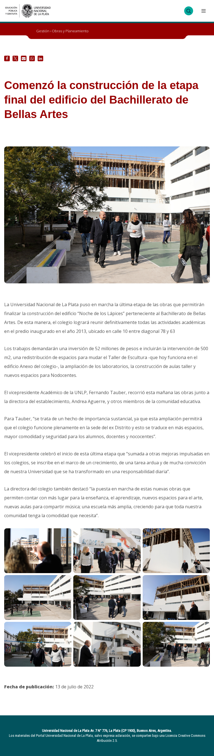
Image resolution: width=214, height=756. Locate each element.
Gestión (42, 30)
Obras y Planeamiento (70, 30)
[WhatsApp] (32, 58)
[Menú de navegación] (203, 10)
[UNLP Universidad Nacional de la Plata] (28, 11)
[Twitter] (15, 58)
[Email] (23, 58)
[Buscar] (188, 10)
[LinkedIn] (40, 58)
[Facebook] (7, 58)
